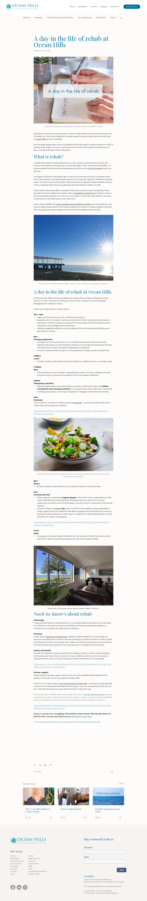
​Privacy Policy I (90, 891)
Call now (13, 869)
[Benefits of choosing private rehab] (108, 796)
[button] (94, 6)
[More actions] (112, 32)
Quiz (30, 869)
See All (121, 784)
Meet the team (34, 858)
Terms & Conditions (104, 891)
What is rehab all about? (71, 809)
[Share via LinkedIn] (45, 765)
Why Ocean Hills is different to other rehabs (38, 810)
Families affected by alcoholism (60, 18)
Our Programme (85, 18)
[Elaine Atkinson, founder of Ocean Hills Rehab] (38, 796)
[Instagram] (25, 887)
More (113, 18)
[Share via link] (51, 765)
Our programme (17, 861)
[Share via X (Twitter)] (40, 765)
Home (12, 856)
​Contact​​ (13, 871)
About (30, 856)
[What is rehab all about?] (73, 796)
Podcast (31, 861)
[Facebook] (12, 887)
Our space (14, 866)
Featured (38, 18)
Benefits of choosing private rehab (107, 810)
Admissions (101, 18)
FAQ (12, 874)
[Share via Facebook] (35, 765)
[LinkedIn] (19, 887)
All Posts (26, 18)
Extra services (15, 864)
